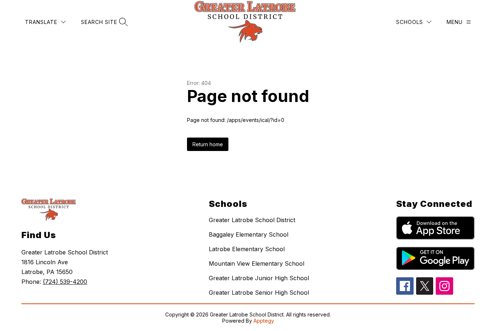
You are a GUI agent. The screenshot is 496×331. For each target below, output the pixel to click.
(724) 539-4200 (65, 281)
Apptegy (263, 321)
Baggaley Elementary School (248, 234)
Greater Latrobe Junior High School (259, 278)
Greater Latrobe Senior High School (259, 292)
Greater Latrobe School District (252, 220)
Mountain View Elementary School (256, 263)
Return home (207, 144)
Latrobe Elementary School (247, 249)
